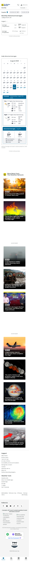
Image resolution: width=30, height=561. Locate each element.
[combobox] (4, 21)
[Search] (18, 5)
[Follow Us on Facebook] (3, 506)
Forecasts (22, 8)
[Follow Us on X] (21, 506)
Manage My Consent (6, 464)
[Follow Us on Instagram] (7, 506)
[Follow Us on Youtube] (10, 506)
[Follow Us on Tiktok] (14, 506)
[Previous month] (8, 61)
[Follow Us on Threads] (18, 506)
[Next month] (20, 61)
